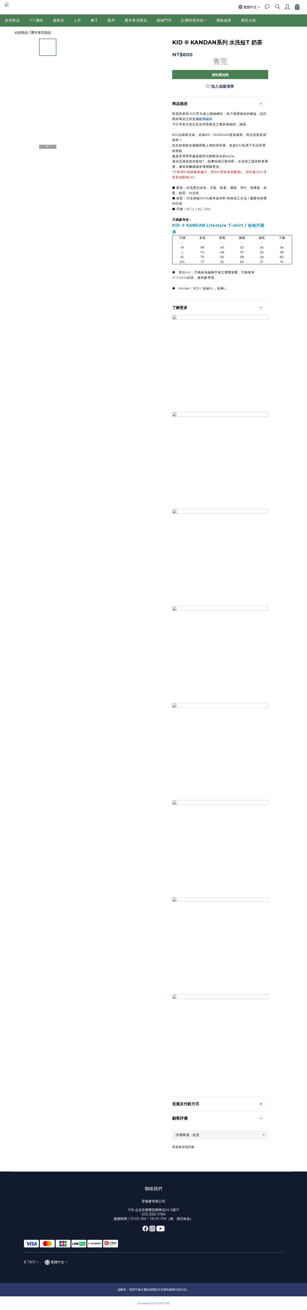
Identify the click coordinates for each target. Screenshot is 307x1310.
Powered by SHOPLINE (153, 1303)
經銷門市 (164, 20)
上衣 (77, 20)
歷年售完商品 (136, 20)
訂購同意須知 (192, 20)
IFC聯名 (36, 20)
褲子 (94, 20)
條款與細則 (204, 119)
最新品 (58, 20)
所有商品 (12, 20)
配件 (111, 20)
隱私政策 (224, 20)
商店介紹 (248, 20)
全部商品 (21, 32)
